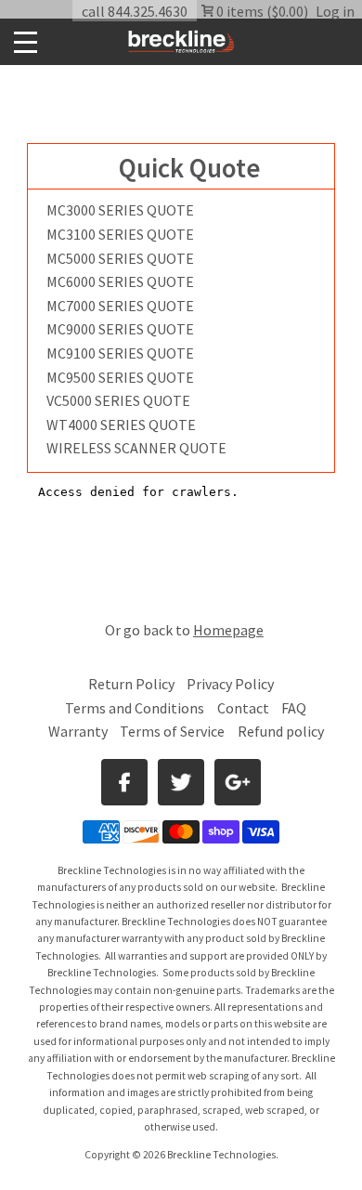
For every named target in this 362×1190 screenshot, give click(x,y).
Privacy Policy (230, 683)
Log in (335, 11)
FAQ (293, 708)
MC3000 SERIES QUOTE (120, 210)
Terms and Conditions (136, 708)
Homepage (228, 630)
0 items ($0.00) (260, 11)
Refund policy (281, 731)
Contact (243, 708)
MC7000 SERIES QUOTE (120, 305)
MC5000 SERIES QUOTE (120, 258)
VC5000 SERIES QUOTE (118, 400)
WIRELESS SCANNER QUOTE (136, 447)
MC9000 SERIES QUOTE (120, 329)
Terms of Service (172, 731)
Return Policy (131, 683)
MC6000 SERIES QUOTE (120, 281)
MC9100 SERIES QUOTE (120, 353)
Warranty (78, 731)
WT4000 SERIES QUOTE (121, 424)
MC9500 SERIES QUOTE (120, 377)
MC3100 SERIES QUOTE (120, 234)
